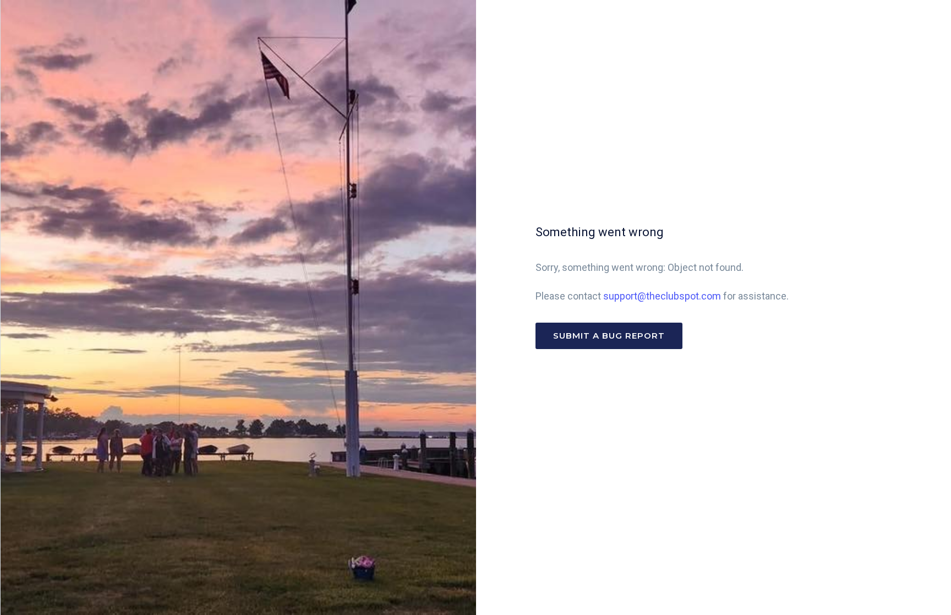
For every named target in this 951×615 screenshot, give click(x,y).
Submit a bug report (609, 335)
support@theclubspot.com (662, 296)
